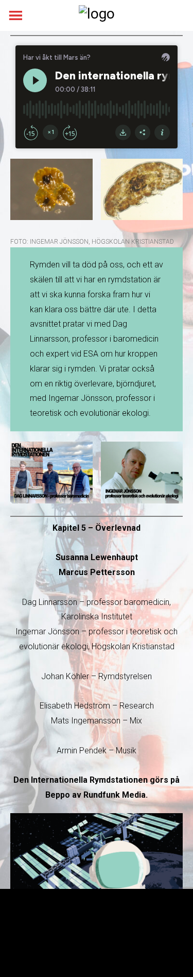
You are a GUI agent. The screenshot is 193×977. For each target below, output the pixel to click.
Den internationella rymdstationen (122, 929)
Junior (50, 929)
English (136, 942)
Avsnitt (21, 929)
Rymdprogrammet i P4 (47, 942)
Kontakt (104, 942)
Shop (164, 942)
